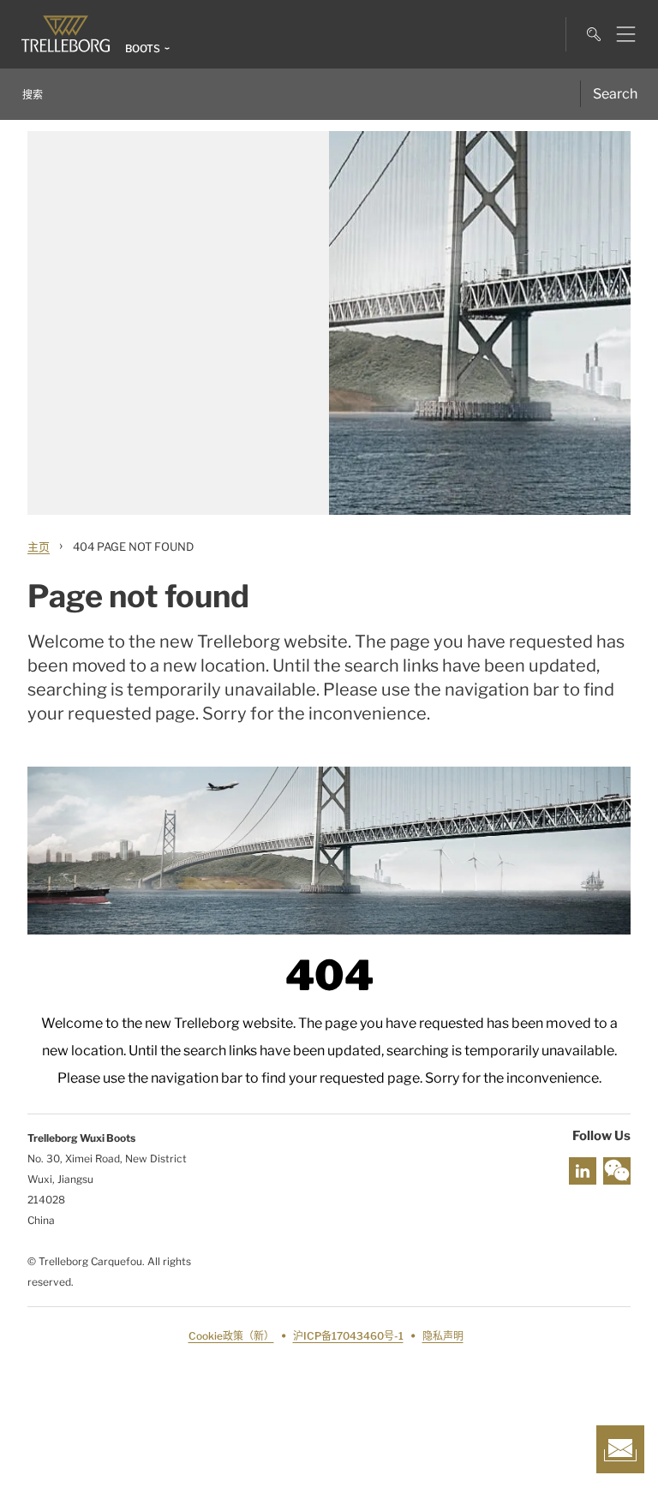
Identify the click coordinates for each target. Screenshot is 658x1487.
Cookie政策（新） (231, 1335)
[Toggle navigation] (619, 34)
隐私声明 (443, 1335)
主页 (38, 546)
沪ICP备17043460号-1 (348, 1335)
